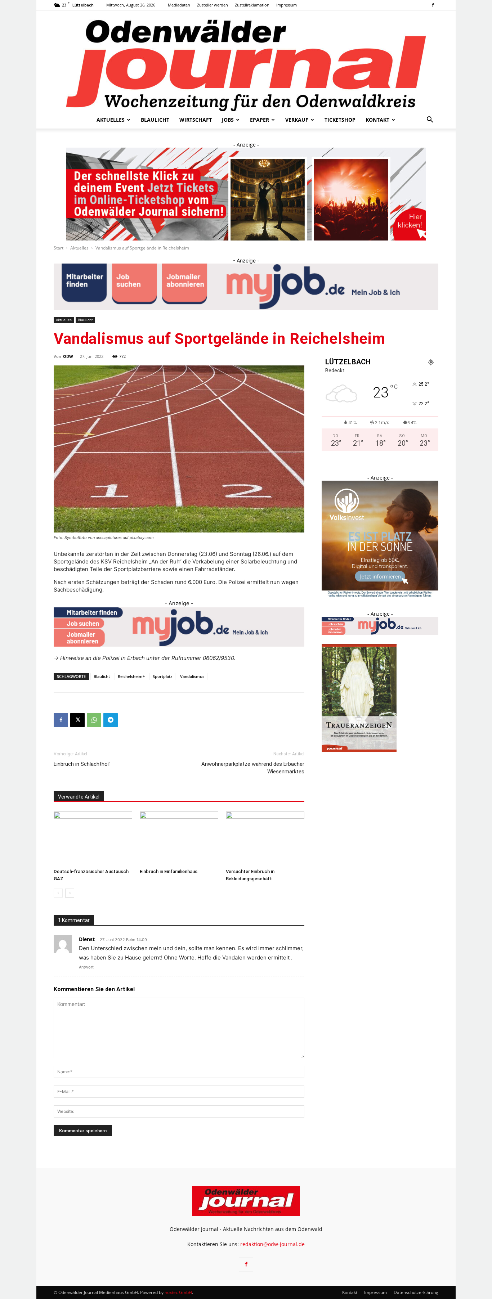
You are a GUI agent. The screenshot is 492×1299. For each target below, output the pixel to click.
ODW (68, 356)
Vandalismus (192, 676)
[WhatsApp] (94, 720)
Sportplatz (162, 676)
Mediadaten (179, 5)
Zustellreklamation (252, 5)
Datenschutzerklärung (416, 1292)
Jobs (228, 119)
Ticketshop (340, 119)
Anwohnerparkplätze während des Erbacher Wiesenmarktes (252, 768)
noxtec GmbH (178, 1292)
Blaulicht (155, 119)
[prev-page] (58, 893)
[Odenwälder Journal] (246, 60)
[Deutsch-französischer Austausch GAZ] (93, 839)
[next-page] (69, 893)
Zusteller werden (212, 5)
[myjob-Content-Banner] (179, 627)
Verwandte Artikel (78, 797)
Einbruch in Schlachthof (82, 764)
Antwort (86, 967)
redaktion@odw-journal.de (272, 1244)
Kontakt (377, 119)
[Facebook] (433, 5)
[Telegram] (110, 720)
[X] (77, 720)
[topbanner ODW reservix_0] (246, 194)
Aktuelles (111, 119)
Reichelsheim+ (131, 676)
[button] (429, 120)
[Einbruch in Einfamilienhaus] (179, 839)
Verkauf (296, 119)
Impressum (286, 5)
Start (58, 248)
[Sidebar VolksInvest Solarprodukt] (380, 595)
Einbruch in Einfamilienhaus (168, 871)
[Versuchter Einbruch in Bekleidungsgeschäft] (265, 839)
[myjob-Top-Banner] (246, 287)
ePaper (259, 119)
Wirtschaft (195, 119)
